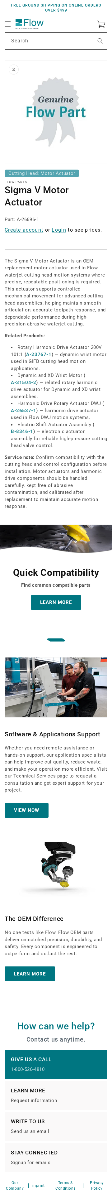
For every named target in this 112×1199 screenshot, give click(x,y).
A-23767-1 (38, 354)
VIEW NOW (26, 810)
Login (59, 230)
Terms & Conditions (65, 1186)
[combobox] (56, 41)
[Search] (100, 41)
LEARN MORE (56, 602)
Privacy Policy (97, 1186)
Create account (24, 230)
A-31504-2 (23, 382)
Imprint (38, 1185)
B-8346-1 (22, 431)
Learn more (30, 973)
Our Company (15, 1186)
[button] (7, 24)
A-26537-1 (23, 410)
